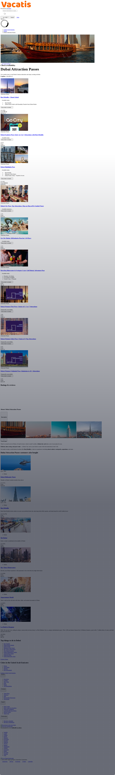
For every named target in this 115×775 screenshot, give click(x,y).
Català (5, 733)
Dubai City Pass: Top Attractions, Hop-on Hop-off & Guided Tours (22, 206)
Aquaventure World (9, 653)
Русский (6, 752)
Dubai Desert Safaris (9, 645)
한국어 (6, 743)
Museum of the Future (9, 648)
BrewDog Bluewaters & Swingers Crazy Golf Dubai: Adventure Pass (23, 270)
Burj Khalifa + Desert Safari (10, 97)
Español (6, 740)
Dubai (5, 666)
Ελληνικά (6, 739)
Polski (5, 751)
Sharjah (6, 668)
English (6, 732)
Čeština (5, 735)
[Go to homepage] (9, 8)
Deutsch (6, 738)
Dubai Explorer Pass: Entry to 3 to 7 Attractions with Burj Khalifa (22, 135)
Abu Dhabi (6, 667)
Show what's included (6, 107)
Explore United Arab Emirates (8, 673)
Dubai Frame (7, 646)
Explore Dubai (4, 659)
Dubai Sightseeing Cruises (10, 652)
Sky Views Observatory (10, 649)
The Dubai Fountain (9, 651)
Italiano (5, 745)
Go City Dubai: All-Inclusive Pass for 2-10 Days (16, 238)
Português (6, 749)
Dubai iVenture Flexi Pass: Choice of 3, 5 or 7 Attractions (19, 306)
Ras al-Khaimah (8, 670)
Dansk (5, 736)
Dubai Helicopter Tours (9, 656)
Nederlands (6, 746)
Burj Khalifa (7, 643)
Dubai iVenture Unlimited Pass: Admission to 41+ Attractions (20, 371)
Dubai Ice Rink (7, 655)
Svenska (6, 754)
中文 (5, 755)
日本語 (6, 748)
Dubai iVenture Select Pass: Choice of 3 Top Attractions (18, 339)
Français (6, 742)
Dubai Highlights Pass (8, 167)
